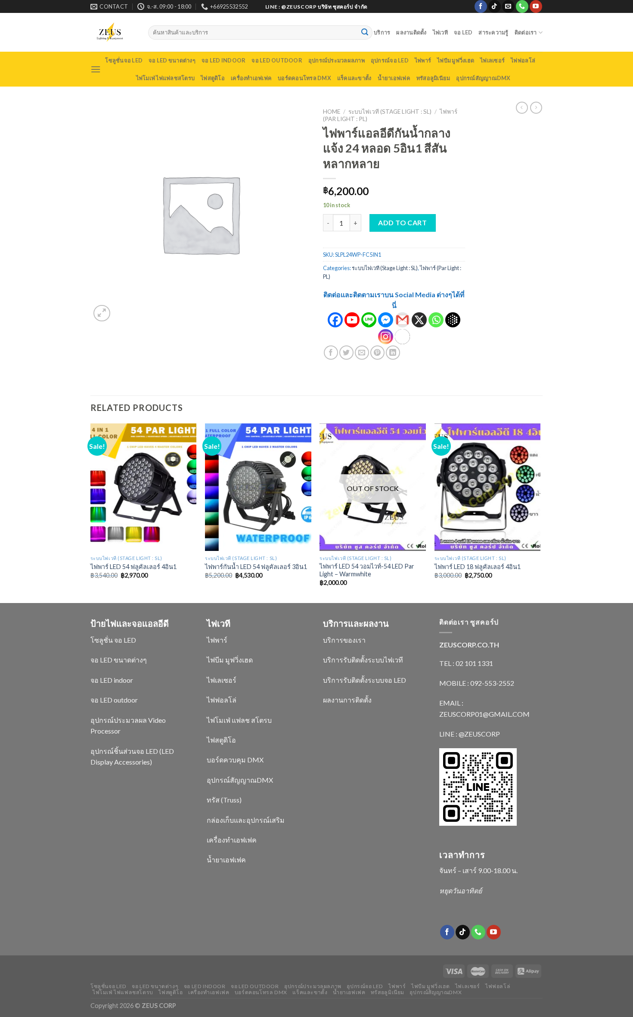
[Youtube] (352, 319)
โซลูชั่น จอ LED (113, 640)
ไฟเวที (440, 32)
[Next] (540, 512)
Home (331, 111)
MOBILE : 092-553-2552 (476, 683)
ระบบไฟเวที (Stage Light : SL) (389, 111)
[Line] (368, 319)
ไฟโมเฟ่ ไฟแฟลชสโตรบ (165, 78)
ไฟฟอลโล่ (523, 60)
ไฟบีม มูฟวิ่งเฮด (455, 60)
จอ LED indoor (223, 60)
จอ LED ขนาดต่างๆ (172, 60)
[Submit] (364, 32)
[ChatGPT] (402, 336)
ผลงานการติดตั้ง (347, 700)
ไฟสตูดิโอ (213, 78)
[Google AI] (452, 319)
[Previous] (90, 512)
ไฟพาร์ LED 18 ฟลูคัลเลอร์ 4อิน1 (477, 566)
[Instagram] (385, 336)
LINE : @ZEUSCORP (469, 734)
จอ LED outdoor (276, 60)
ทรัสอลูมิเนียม (433, 78)
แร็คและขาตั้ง (354, 78)
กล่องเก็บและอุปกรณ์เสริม (246, 820)
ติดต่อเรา (526, 32)
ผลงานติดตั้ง (411, 32)
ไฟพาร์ (423, 60)
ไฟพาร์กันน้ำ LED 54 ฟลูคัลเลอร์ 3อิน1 (256, 566)
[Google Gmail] (402, 319)
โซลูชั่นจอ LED (124, 60)
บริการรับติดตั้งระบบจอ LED (364, 680)
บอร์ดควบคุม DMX (235, 760)
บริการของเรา (344, 640)
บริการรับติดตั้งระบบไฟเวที (363, 660)
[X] (419, 319)
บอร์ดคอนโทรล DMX (304, 78)
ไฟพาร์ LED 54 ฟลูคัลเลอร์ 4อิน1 (133, 566)
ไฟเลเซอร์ (492, 60)
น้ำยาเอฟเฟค (394, 78)
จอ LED (463, 32)
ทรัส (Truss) (224, 800)
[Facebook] (335, 319)
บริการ (382, 32)
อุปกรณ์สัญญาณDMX (483, 78)
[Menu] (95, 69)
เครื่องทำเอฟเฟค (251, 78)
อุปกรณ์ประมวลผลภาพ (336, 60)
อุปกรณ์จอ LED (390, 60)
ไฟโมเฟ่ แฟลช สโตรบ (239, 720)
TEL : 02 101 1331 (466, 663)
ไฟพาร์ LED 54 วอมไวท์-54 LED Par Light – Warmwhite (367, 570)
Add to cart (402, 222)
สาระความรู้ (493, 32)
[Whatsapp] (436, 319)
